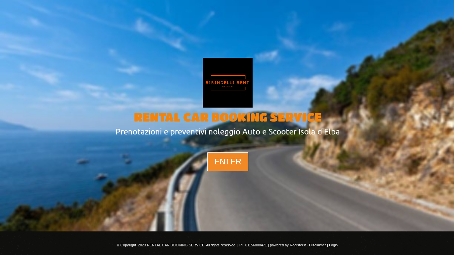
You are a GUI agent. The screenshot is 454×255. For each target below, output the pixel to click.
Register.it (298, 245)
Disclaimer (317, 245)
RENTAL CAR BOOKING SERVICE (228, 117)
